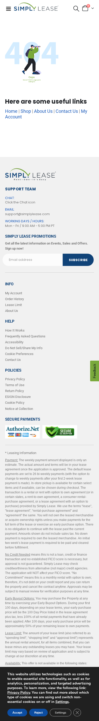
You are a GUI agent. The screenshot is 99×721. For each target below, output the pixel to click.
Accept (17, 713)
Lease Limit (13, 305)
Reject (38, 713)
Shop (26, 111)
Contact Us (67, 111)
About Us (43, 111)
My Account (13, 293)
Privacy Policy (18, 692)
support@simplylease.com (27, 214)
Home (11, 111)
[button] (76, 8)
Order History (14, 299)
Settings (62, 702)
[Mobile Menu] (8, 8)
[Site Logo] (36, 7)
